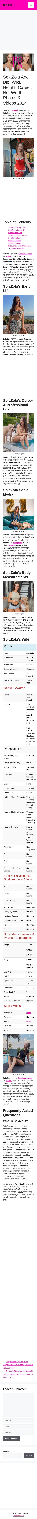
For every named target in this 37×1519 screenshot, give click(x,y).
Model (8, 256)
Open (28, 1013)
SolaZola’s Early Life (16, 227)
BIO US (7, 5)
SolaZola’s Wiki (14, 243)
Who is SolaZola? (18, 249)
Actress (25, 254)
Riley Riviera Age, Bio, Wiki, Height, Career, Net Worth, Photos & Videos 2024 (18, 1365)
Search (6, 1452)
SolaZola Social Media (17, 235)
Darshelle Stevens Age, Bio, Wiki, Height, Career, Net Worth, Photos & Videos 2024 (18, 1374)
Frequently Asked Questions (20, 246)
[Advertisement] (18, 31)
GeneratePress (18, 1516)
